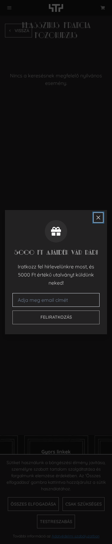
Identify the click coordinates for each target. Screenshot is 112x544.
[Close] (98, 218)
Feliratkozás (56, 317)
